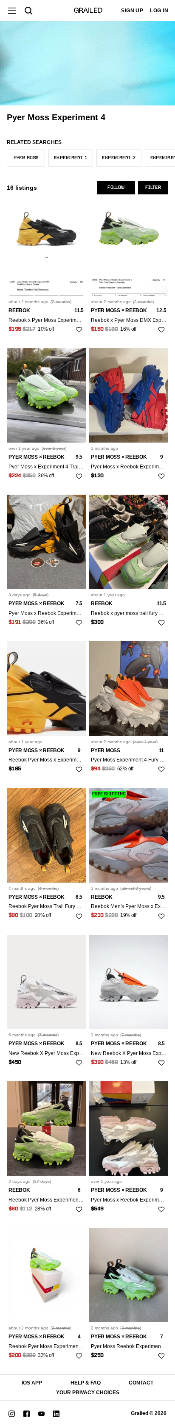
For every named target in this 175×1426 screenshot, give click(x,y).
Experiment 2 (118, 158)
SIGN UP (132, 11)
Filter (153, 188)
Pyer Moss (26, 158)
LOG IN (159, 11)
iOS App (32, 1383)
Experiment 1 (71, 158)
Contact (141, 1383)
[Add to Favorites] (79, 329)
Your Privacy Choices (87, 1393)
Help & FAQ (86, 1383)
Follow (115, 188)
